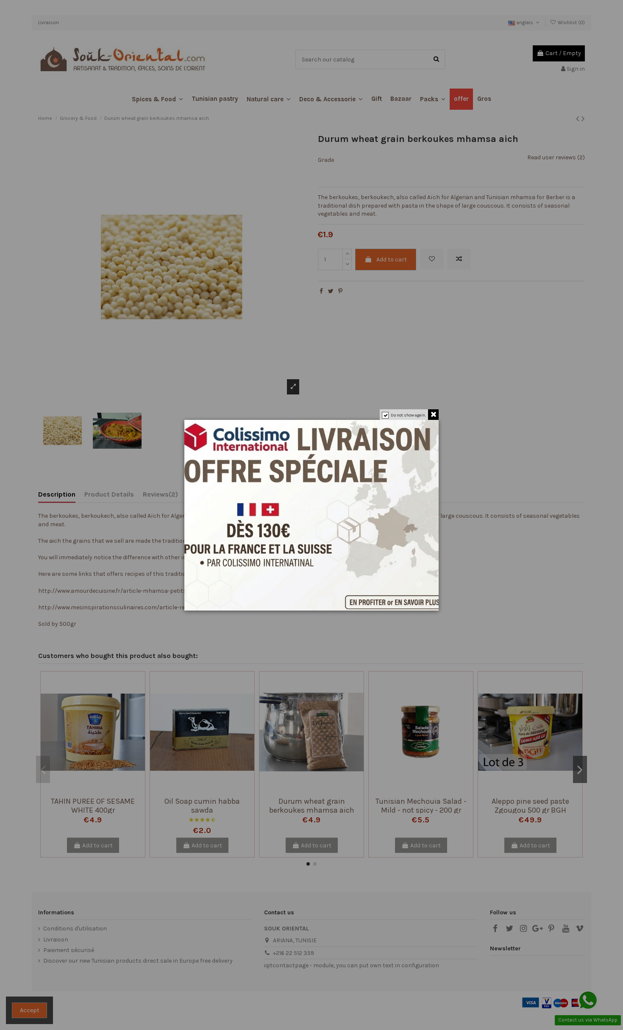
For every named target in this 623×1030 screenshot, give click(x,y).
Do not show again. (408, 415)
